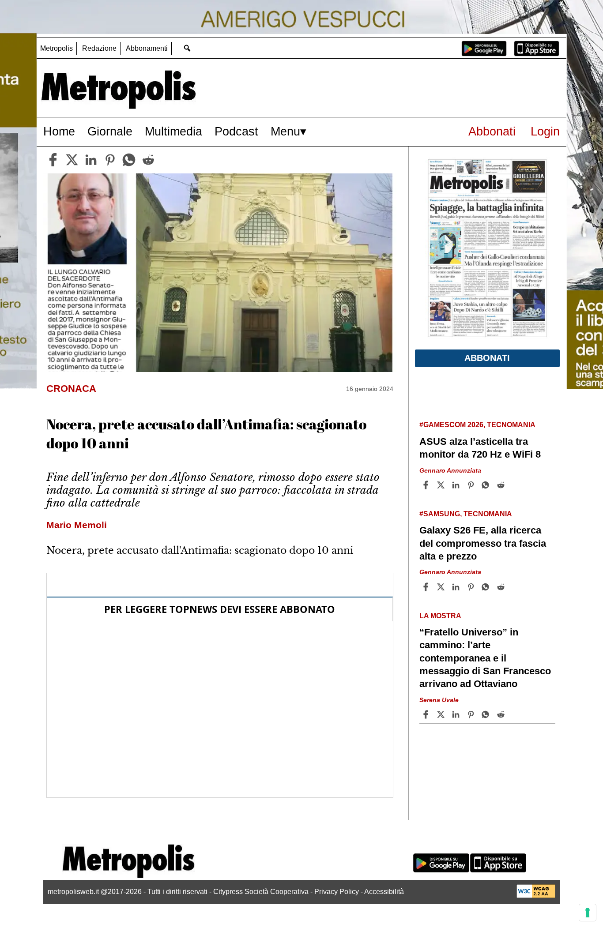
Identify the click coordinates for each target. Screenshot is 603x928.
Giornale (109, 131)
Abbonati (492, 131)
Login (545, 131)
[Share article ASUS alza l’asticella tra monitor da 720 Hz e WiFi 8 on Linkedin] (457, 485)
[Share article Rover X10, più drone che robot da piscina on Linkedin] (457, 893)
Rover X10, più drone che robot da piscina (476, 856)
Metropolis (56, 48)
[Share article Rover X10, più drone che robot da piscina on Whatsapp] (487, 893)
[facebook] (53, 160)
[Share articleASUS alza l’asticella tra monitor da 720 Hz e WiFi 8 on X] (442, 485)
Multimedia (173, 131)
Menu (285, 131)
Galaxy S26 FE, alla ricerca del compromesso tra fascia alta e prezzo (482, 543)
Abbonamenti (147, 48)
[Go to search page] (186, 48)
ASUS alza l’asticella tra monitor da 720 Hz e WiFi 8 (480, 448)
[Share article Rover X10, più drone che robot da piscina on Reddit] (502, 893)
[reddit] (148, 160)
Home (59, 131)
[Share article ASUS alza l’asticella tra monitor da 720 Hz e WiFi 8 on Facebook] (427, 485)
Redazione (99, 48)
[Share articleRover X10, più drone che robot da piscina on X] (442, 893)
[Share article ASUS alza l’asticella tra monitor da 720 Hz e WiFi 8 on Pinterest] (472, 485)
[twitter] (72, 160)
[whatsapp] (129, 160)
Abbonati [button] (487, 358)
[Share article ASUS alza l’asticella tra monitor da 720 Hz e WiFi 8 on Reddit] (502, 485)
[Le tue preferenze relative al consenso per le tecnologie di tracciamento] (587, 912)
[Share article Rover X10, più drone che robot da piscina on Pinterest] (472, 893)
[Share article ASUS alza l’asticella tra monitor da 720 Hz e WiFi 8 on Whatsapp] (487, 485)
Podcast (236, 131)
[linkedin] (91, 160)
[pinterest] (110, 160)
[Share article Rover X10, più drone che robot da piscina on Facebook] (427, 893)
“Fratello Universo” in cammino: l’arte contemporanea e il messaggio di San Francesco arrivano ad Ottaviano (485, 658)
